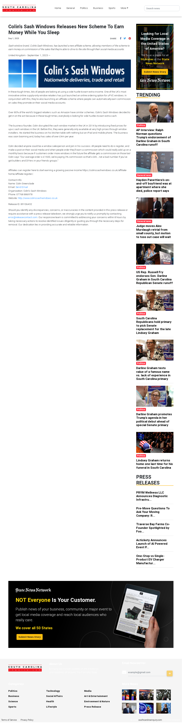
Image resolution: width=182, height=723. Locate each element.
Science (13, 701)
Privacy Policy (27, 720)
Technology (53, 690)
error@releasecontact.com (22, 217)
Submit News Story (155, 71)
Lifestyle (51, 706)
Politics (84, 8)
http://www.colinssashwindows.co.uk (38, 198)
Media (87, 690)
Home (58, 8)
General (70, 8)
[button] (120, 38)
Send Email (22, 187)
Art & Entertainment (96, 696)
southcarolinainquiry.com (150, 720)
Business (98, 8)
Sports (111, 8)
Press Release (92, 706)
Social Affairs (54, 696)
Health (50, 701)
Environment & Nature (97, 701)
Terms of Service (9, 720)
